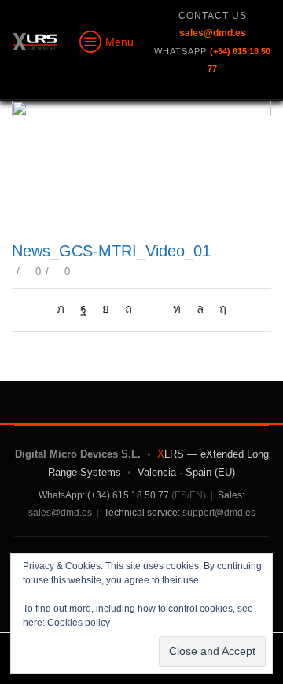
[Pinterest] (128, 309)
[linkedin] (177, 309)
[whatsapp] (200, 309)
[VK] (105, 309)
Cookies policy (78, 622)
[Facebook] (83, 309)
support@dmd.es (218, 512)
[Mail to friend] (152, 309)
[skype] (218, 309)
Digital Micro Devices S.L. (78, 454)
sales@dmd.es (60, 512)
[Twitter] (64, 309)
